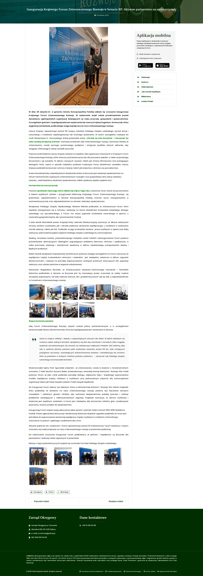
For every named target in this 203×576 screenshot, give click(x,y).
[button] (36, 492)
